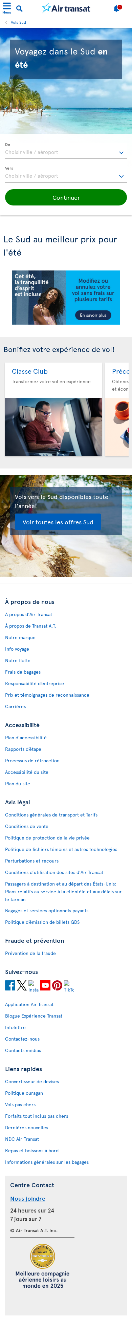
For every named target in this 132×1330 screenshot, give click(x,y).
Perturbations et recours (32, 860)
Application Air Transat (29, 1004)
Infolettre (15, 1027)
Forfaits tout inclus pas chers (36, 1116)
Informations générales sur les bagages (47, 1162)
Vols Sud (18, 22)
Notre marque (20, 637)
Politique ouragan (24, 1093)
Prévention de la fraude (30, 953)
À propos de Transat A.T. (30, 626)
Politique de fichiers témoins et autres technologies (61, 849)
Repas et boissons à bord (32, 1150)
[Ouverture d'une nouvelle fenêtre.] (10, 986)
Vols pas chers (20, 1104)
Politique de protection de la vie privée (47, 837)
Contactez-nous (22, 1038)
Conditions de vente (26, 826)
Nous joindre (27, 1198)
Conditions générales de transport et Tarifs (51, 814)
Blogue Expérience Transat (33, 1015)
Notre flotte (17, 660)
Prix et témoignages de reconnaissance (47, 695)
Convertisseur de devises (32, 1081)
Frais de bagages (23, 672)
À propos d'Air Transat (28, 614)
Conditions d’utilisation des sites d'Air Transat (54, 872)
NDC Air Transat (22, 1139)
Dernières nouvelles (26, 1127)
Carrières (15, 706)
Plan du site (17, 783)
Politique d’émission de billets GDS (42, 922)
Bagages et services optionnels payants (46, 910)
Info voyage (17, 649)
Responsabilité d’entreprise (34, 683)
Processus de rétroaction (32, 760)
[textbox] (66, 151)
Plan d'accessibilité (26, 737)
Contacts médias (23, 1050)
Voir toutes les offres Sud (58, 522)
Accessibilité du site (26, 772)
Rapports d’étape (23, 749)
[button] (66, 197)
